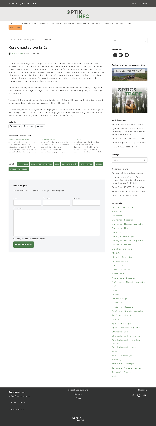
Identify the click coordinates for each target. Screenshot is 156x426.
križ (57, 164)
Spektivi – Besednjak (121, 323)
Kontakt (143, 3)
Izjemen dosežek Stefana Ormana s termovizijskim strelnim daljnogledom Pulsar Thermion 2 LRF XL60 (129, 131)
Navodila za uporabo (121, 269)
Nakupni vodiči (15, 27)
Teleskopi (116, 351)
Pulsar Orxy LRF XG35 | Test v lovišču (128, 138)
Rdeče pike (117, 303)
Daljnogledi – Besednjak (123, 236)
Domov (12, 39)
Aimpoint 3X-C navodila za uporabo (127, 124)
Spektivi (115, 319)
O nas (133, 3)
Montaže (116, 253)
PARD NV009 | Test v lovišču (124, 147)
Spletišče (76, 198)
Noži (114, 286)
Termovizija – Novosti (121, 372)
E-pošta (47, 198)
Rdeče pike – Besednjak (123, 307)
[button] (47, 23)
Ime (15, 198)
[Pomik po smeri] (57, 145)
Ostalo (19, 39)
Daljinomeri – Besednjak (123, 220)
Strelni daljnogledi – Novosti (124, 347)
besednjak (23, 164)
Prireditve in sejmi (120, 298)
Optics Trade (86, 164)
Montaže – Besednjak (122, 257)
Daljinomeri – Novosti (121, 228)
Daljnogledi (117, 232)
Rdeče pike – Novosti (121, 315)
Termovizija (117, 359)
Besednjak (28, 39)
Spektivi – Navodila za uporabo (126, 327)
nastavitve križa (69, 164)
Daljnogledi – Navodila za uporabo (127, 240)
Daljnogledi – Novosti (121, 245)
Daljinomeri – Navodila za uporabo (127, 224)
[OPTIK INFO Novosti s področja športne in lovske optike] (78, 14)
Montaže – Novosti (120, 261)
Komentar (18, 208)
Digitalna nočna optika (122, 249)
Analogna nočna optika (122, 207)
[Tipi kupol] (90, 145)
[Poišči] (144, 40)
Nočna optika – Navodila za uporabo (128, 282)
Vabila (114, 376)
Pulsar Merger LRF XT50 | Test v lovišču (129, 142)
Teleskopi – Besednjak (122, 355)
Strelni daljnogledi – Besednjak (126, 336)
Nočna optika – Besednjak (124, 278)
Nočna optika (118, 274)
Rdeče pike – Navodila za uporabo (127, 311)
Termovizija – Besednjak (123, 364)
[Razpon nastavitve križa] (25, 145)
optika (99, 164)
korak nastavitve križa (41, 164)
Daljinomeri (117, 216)
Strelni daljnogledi (120, 332)
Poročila (115, 294)
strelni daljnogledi (19, 169)
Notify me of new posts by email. (30, 239)
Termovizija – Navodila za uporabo (127, 368)
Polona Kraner (17, 53)
